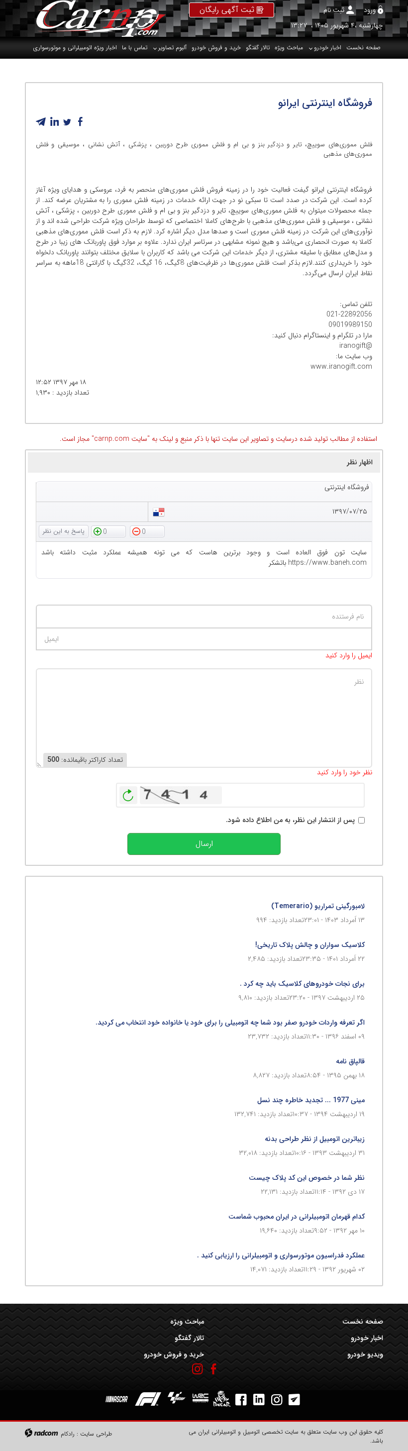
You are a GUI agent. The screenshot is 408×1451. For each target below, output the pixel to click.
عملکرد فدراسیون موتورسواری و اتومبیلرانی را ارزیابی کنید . (281, 1255)
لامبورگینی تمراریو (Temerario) (318, 906)
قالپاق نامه (350, 1061)
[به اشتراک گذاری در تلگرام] (41, 121)
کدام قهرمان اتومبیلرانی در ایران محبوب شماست (296, 1216)
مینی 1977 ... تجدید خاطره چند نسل (311, 1100)
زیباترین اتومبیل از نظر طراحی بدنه (315, 1139)
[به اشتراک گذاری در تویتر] (67, 121)
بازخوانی (128, 793)
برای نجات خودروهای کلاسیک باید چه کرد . (302, 983)
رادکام (68, 1434)
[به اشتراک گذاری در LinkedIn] (54, 121)
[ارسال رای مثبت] (108, 530)
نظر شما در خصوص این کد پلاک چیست (307, 1177)
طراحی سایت (96, 1434)
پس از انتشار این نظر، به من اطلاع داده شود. (290, 820)
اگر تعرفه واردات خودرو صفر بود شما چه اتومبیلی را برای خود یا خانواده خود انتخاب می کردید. (230, 1022)
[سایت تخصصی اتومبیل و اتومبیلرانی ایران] (95, 18)
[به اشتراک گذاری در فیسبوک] (80, 121)
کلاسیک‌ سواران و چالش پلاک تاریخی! (310, 944)
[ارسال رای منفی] (147, 530)
